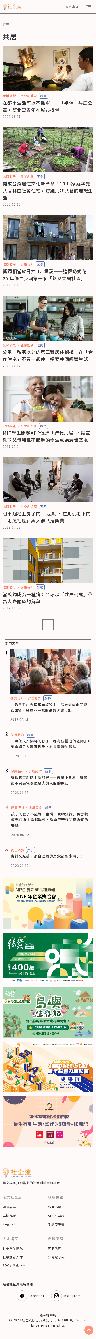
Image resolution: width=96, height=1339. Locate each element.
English (9, 1224)
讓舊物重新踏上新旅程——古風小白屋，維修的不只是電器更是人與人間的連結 (49, 780)
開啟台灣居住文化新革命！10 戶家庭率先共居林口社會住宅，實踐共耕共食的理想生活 (48, 190)
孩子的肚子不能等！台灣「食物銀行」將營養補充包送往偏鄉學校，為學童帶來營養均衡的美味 (49, 819)
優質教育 (17, 734)
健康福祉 (27, 264)
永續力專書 (56, 1224)
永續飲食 (35, 807)
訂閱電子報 (56, 1257)
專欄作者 (9, 1215)
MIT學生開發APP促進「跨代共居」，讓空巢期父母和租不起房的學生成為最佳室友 (46, 436)
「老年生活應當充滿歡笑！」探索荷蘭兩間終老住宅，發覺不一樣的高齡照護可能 (49, 707)
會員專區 (72, 6)
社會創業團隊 (13, 1248)
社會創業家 (29, 95)
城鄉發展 (9, 176)
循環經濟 (35, 771)
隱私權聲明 (48, 1315)
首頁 (6, 24)
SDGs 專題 (56, 1215)
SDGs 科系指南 (14, 1265)
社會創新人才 (13, 1257)
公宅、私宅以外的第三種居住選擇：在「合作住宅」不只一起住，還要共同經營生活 (48, 355)
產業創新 (9, 95)
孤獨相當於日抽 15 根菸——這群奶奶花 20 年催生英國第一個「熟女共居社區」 (45, 275)
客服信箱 (54, 1248)
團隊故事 (9, 1207)
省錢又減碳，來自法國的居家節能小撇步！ (47, 856)
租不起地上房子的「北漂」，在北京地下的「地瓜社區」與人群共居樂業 (47, 517)
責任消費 (17, 850)
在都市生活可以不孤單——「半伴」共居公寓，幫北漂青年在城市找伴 (48, 106)
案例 (40, 176)
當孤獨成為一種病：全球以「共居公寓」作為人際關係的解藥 (48, 598)
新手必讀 (54, 1207)
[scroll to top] (88, 1330)
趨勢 (43, 95)
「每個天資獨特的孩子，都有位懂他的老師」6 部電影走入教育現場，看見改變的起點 (50, 743)
